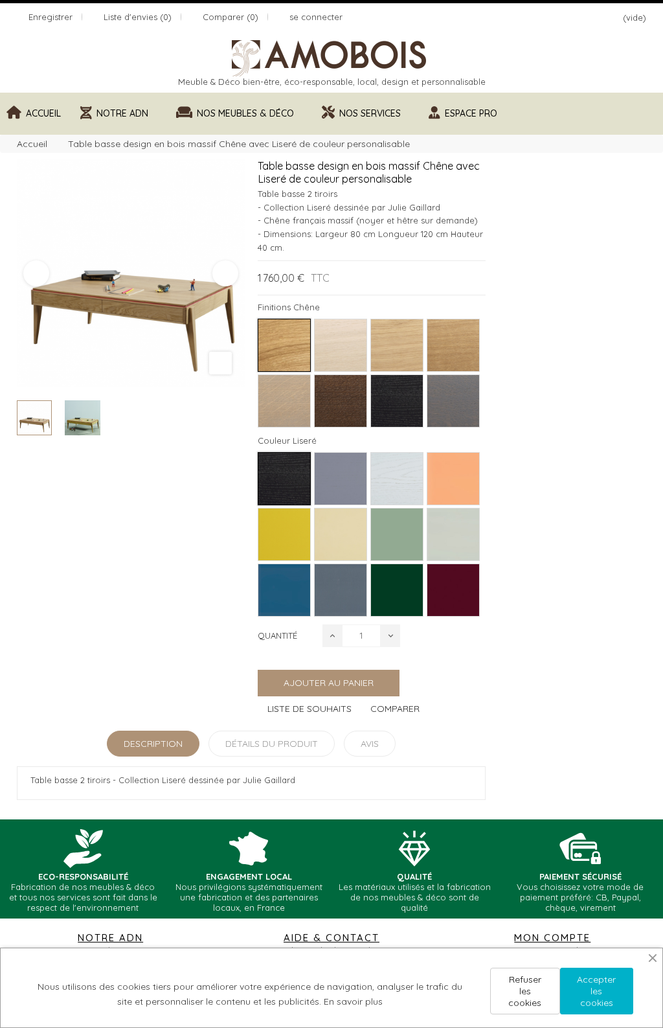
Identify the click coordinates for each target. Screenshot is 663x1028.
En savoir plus (353, 1001)
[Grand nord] (340, 345)
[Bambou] (453, 534)
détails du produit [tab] (271, 743)
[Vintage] (453, 345)
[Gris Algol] (340, 590)
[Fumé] (340, 401)
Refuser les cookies (524, 991)
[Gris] (340, 478)
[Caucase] (396, 590)
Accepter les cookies (596, 991)
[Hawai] (284, 590)
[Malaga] (453, 590)
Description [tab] (153, 743)
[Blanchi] (396, 345)
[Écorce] (284, 401)
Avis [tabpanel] (370, 743)
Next (225, 273)
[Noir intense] (396, 401)
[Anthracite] (453, 401)
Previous (36, 273)
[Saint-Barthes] (453, 478)
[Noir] (284, 478)
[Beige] (340, 534)
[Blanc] (396, 478)
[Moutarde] (284, 534)
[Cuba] (396, 534)
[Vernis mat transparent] (284, 345)
